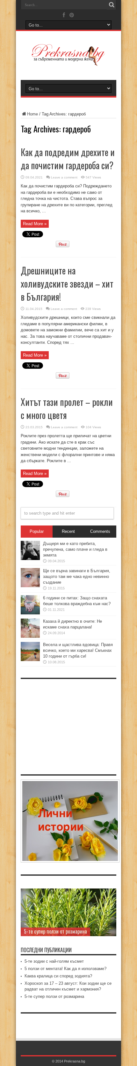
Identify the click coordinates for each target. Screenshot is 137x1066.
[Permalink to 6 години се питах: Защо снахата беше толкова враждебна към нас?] (30, 613)
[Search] (111, 5)
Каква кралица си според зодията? (58, 976)
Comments (100, 531)
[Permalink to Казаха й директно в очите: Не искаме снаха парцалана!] (30, 636)
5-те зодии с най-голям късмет (54, 961)
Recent (68, 531)
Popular (37, 531)
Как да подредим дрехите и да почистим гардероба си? (68, 159)
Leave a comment (64, 177)
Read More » (35, 223)
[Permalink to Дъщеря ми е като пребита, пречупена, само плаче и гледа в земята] (30, 558)
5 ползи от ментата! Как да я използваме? (65, 968)
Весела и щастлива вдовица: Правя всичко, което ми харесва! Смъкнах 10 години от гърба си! (78, 650)
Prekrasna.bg (74, 1061)
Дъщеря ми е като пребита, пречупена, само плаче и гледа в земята (75, 549)
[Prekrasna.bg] (68, 61)
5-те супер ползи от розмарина (55, 931)
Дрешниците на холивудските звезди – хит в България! (67, 283)
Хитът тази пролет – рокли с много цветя (67, 408)
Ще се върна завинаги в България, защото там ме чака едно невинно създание (76, 576)
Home (32, 114)
